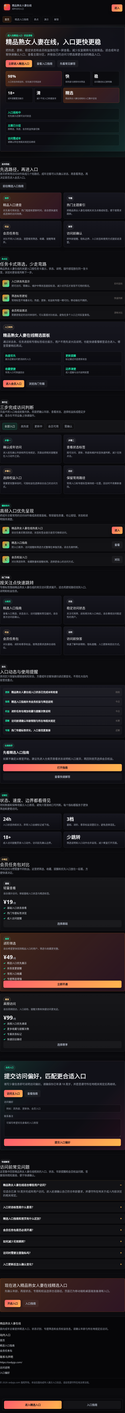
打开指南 (62, 767)
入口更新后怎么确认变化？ (18, 1264)
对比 (117, 559)
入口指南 (30, 1303)
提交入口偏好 (62, 1142)
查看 (117, 545)
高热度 (25, 426)
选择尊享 (62, 1044)
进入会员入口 (13, 384)
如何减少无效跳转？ (15, 1241)
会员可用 (53, 426)
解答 (56, 19)
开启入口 (12, 1303)
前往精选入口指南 (13, 186)
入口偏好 (5, 1372)
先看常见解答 (68, 63)
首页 (7, 19)
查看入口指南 (44, 63)
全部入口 (10, 426)
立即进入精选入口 (18, 63)
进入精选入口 (33, 1405)
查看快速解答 (62, 777)
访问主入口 (13, 1093)
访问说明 (5, 1367)
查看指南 (32, 1093)
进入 (117, 8)
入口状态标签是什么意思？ (18, 1207)
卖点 (36, 19)
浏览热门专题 (37, 384)
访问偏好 (8, 1101)
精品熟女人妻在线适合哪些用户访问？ (25, 1185)
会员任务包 (6, 1350)
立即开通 (62, 984)
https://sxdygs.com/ (11, 1362)
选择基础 (62, 923)
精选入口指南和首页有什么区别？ (22, 1218)
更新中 (38, 426)
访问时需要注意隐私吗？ (17, 1253)
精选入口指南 (21, 19)
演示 (46, 19)
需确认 (68, 426)
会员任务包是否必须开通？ (18, 1230)
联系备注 (8, 1116)
